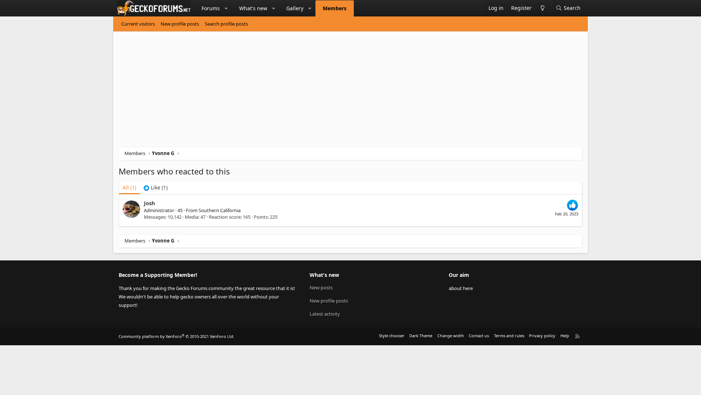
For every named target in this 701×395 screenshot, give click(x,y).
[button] (226, 8)
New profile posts (180, 23)
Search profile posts (226, 23)
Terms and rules (509, 335)
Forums (211, 8)
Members (334, 8)
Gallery (294, 8)
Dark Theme (420, 335)
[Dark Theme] (542, 8)
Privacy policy (542, 335)
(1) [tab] (129, 187)
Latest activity (325, 314)
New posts (321, 287)
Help (564, 335)
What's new (253, 8)
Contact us (479, 335)
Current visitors (138, 23)
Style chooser (392, 335)
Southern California (220, 210)
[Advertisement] (338, 92)
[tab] (155, 187)
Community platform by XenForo (176, 336)
